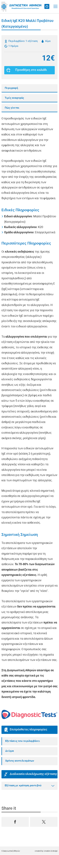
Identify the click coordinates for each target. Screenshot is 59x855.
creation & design (51, 851)
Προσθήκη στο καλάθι (31, 70)
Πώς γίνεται (12, 108)
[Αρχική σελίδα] (21, 7)
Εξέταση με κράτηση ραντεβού (23, 785)
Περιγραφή (11, 88)
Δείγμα (9, 751)
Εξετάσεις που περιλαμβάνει (22, 741)
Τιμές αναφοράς (14, 98)
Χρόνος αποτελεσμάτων (19, 761)
